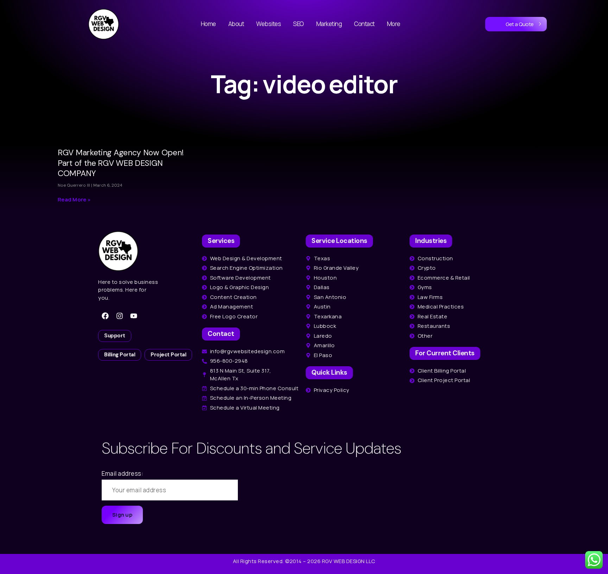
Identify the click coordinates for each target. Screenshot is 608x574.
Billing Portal (119, 354)
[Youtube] (134, 316)
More (393, 24)
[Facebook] (105, 316)
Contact (364, 24)
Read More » (74, 199)
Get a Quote (520, 24)
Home (208, 24)
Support (114, 335)
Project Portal (168, 354)
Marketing (329, 24)
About (236, 24)
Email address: (122, 473)
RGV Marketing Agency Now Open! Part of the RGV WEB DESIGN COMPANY (121, 163)
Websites (268, 24)
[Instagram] (120, 316)
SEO (298, 24)
